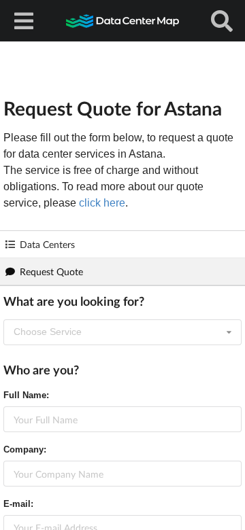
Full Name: (26, 395)
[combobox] (122, 332)
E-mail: (18, 504)
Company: (24, 449)
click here (102, 203)
